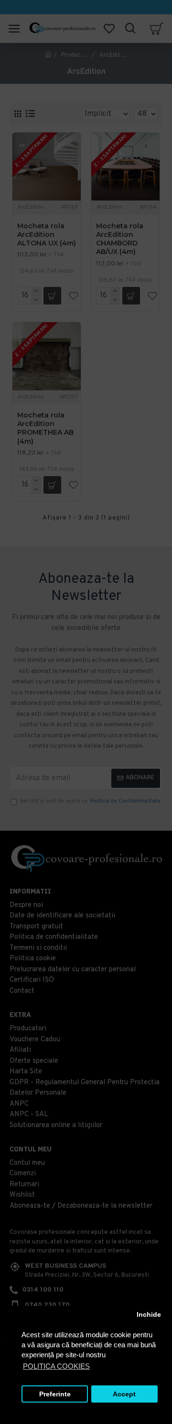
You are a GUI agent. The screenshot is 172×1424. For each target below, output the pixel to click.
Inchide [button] (149, 1314)
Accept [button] (124, 1394)
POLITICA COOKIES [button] (56, 1366)
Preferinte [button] (55, 1394)
